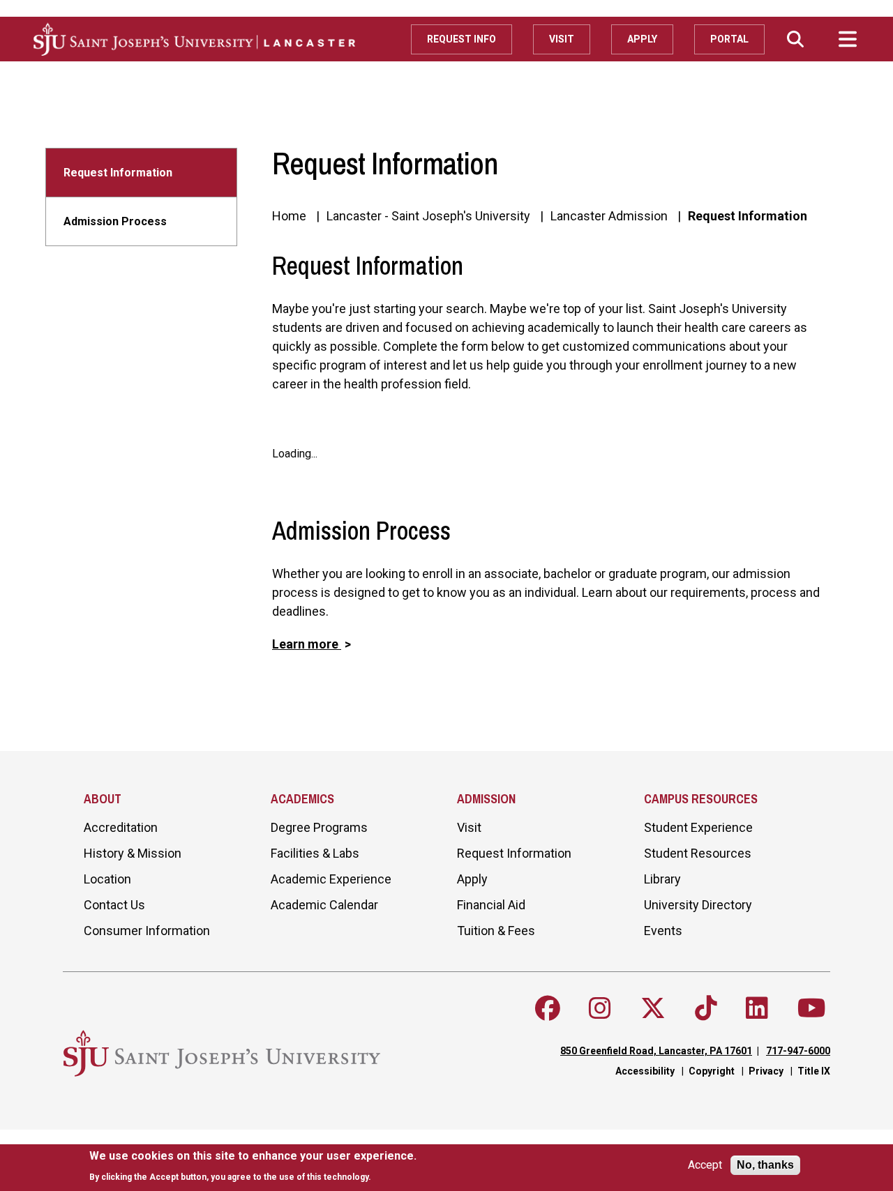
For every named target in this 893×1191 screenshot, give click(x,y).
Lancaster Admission (609, 215)
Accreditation (121, 827)
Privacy (766, 1071)
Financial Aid (491, 904)
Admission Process (115, 221)
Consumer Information (147, 930)
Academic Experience (331, 879)
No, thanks (765, 1165)
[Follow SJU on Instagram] (600, 1008)
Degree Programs (319, 827)
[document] (253, 1166)
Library (662, 879)
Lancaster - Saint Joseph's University (428, 215)
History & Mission (132, 853)
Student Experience (698, 827)
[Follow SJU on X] (653, 1008)
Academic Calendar (324, 904)
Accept (705, 1165)
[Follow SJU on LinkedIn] (756, 1008)
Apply (642, 39)
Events (663, 930)
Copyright (712, 1071)
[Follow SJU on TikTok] (706, 1008)
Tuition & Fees (496, 930)
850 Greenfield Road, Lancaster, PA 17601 (656, 1050)
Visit (561, 39)
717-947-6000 (798, 1050)
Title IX (813, 1071)
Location (107, 879)
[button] (795, 39)
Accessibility (645, 1071)
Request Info (461, 39)
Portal (729, 39)
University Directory (698, 904)
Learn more (306, 644)
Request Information (117, 172)
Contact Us (114, 904)
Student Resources (697, 853)
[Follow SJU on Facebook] (548, 1008)
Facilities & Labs (315, 853)
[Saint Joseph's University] (222, 39)
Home (289, 215)
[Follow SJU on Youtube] (811, 1008)
